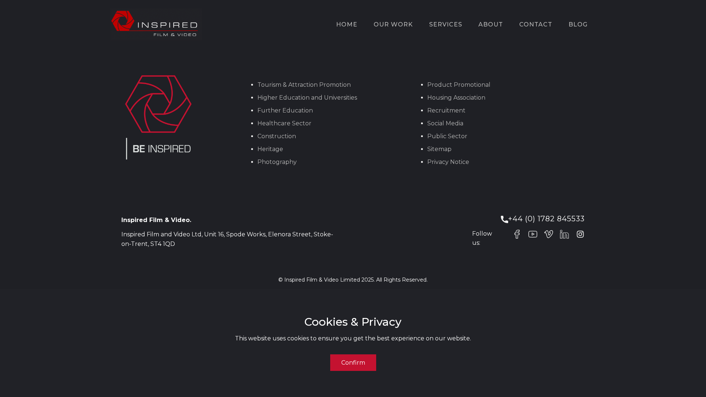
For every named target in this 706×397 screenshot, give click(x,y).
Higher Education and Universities (307, 97)
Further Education (285, 110)
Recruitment (446, 110)
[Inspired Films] (517, 234)
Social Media (445, 123)
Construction (276, 136)
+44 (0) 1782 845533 (546, 218)
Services (445, 24)
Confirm (353, 362)
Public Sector (447, 136)
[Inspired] (156, 24)
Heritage (270, 149)
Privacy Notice (448, 161)
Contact (535, 24)
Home (346, 24)
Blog (578, 24)
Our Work (393, 24)
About (490, 24)
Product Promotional (459, 84)
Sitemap (439, 149)
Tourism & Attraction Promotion (304, 84)
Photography (277, 161)
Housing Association (456, 97)
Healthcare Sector (284, 123)
